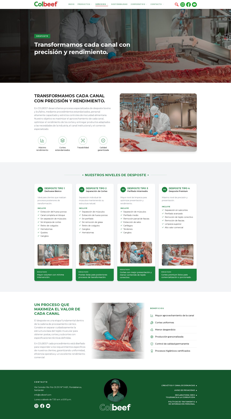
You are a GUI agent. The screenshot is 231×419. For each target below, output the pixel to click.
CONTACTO (156, 4)
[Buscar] (176, 4)
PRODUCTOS (84, 4)
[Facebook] (188, 4)
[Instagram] (182, 4)
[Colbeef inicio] (115, 407)
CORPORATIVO (138, 4)
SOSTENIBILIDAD (119, 4)
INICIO (71, 4)
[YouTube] (194, 4)
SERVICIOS (100, 4)
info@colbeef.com (42, 395)
